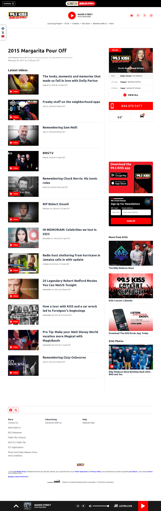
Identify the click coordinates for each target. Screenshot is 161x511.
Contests (75, 24)
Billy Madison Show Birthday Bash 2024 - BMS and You (130, 373)
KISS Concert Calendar (121, 300)
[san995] (80, 3)
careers (150, 472)
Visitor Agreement (81, 472)
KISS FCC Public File (17, 442)
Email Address (127, 208)
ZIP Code (114, 208)
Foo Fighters (84, 17)
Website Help (88, 423)
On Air (66, 24)
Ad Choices (133, 472)
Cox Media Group (19, 472)
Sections (7, 4)
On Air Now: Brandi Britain (131, 68)
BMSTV (48, 153)
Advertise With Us (100, 24)
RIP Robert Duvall (56, 204)
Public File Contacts (17, 437)
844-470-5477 (131, 106)
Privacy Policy (96, 472)
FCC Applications (16, 447)
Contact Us (13, 423)
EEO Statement (15, 432)
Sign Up (131, 221)
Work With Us (14, 428)
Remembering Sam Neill (60, 127)
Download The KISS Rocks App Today (128, 333)
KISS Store (86, 24)
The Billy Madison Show (121, 268)
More (112, 24)
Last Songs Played (54, 24)
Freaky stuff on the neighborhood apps (71, 102)
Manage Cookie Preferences (18, 477)
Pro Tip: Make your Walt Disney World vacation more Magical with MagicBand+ (70, 336)
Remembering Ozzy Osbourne (64, 357)
